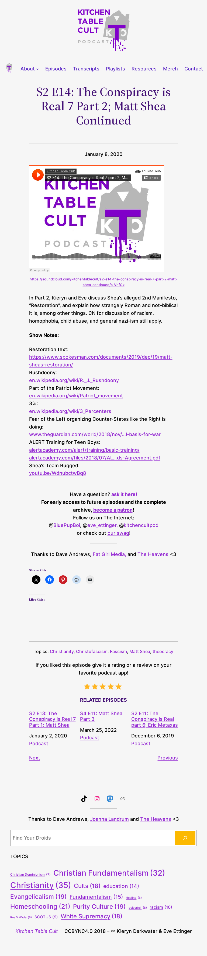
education (121, 886)
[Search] (185, 838)
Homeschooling (40, 906)
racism (161, 907)
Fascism (118, 651)
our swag (118, 533)
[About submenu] (37, 68)
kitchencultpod (141, 525)
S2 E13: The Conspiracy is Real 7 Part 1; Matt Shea (52, 719)
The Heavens (152, 554)
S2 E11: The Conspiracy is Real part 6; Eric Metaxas (154, 719)
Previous (167, 758)
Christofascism (92, 651)
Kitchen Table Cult (36, 931)
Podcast (38, 743)
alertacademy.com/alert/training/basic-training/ (84, 450)
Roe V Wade (21, 917)
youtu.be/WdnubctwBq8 (57, 473)
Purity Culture (99, 906)
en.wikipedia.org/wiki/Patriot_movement (76, 395)
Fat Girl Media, (109, 554)
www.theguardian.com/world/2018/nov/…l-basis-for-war (95, 434)
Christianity (62, 651)
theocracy (163, 651)
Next (34, 758)
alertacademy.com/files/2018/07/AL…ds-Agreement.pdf (94, 458)
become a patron (113, 510)
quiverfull (138, 907)
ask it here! (124, 494)
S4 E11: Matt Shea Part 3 (101, 716)
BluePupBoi (66, 525)
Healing (134, 898)
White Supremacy (91, 916)
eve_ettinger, (102, 525)
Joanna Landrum (109, 819)
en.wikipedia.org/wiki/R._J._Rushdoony (74, 380)
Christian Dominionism (30, 874)
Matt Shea (139, 651)
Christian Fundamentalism (109, 872)
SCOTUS (46, 917)
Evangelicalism (38, 896)
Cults (87, 885)
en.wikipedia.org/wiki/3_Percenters (70, 411)
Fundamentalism (96, 897)
